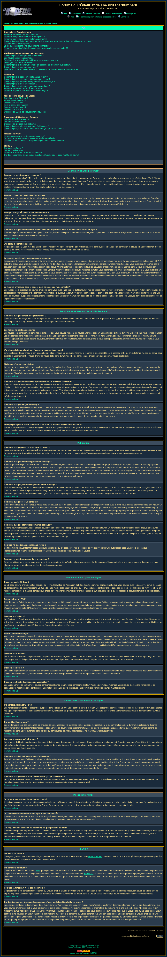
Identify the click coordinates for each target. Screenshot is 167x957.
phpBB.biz (88, 874)
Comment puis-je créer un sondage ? (20, 84)
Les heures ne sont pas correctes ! (19, 58)
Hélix (97, 947)
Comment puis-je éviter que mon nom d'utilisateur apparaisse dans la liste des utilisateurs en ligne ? (48, 41)
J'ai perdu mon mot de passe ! (17, 43)
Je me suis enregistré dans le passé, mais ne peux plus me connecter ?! (36, 48)
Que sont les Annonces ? (15, 107)
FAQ (65, 14)
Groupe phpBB (95, 856)
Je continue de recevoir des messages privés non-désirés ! (30, 138)
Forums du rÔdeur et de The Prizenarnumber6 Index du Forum (31, 24)
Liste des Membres (92, 14)
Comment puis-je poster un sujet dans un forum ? (26, 77)
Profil (72, 17)
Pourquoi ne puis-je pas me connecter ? (21, 34)
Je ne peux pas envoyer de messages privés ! (24, 136)
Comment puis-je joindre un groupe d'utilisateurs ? (26, 126)
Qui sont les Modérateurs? (15, 122)
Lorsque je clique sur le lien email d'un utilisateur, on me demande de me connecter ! (41, 69)
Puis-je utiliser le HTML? (15, 100)
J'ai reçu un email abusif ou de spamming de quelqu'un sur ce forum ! (34, 141)
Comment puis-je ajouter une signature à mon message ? (29, 81)
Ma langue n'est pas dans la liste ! (19, 62)
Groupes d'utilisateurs (113, 14)
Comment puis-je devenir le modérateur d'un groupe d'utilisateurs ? (34, 128)
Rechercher (76, 14)
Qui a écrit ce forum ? (13, 148)
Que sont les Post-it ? (13, 109)
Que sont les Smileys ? (14, 103)
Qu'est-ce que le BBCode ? (16, 98)
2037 (38, 871)
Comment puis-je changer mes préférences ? (24, 56)
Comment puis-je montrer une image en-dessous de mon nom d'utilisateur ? (37, 65)
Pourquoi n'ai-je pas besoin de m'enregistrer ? (24, 37)
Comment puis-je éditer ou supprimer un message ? (27, 79)
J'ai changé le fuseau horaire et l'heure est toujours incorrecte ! (31, 60)
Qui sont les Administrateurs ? (17, 119)
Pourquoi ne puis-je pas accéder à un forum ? (24, 88)
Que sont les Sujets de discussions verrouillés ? (25, 112)
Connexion (125, 17)
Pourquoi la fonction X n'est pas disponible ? (23, 153)
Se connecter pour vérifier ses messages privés (97, 17)
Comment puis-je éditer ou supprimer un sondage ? (27, 86)
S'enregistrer (131, 14)
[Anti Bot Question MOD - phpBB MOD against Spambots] (83, 951)
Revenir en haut (11, 190)
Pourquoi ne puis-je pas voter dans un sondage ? (26, 91)
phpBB (78, 945)
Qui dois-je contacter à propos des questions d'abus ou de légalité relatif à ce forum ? (41, 155)
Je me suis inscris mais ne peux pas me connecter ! (26, 46)
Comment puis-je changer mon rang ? (21, 67)
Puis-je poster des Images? (16, 105)
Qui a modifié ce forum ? (15, 150)
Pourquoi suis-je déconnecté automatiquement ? (25, 39)
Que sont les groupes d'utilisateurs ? (20, 124)
